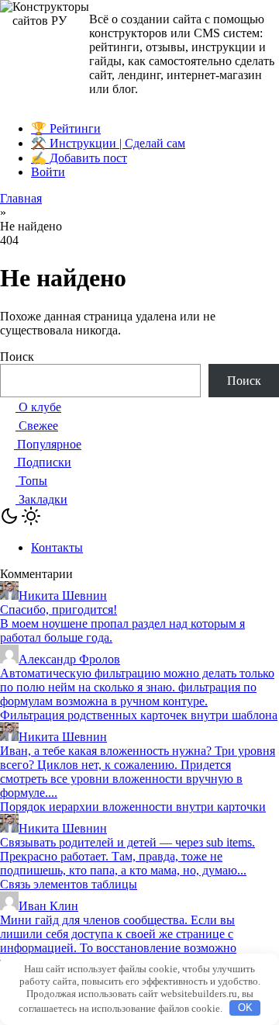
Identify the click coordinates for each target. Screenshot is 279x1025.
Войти (48, 171)
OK (245, 1007)
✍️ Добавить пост (79, 157)
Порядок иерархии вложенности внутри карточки (133, 806)
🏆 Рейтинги (66, 128)
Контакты (57, 547)
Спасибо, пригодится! (58, 609)
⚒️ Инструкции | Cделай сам (108, 143)
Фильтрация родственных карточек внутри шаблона (138, 715)
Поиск (17, 356)
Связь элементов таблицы (68, 884)
